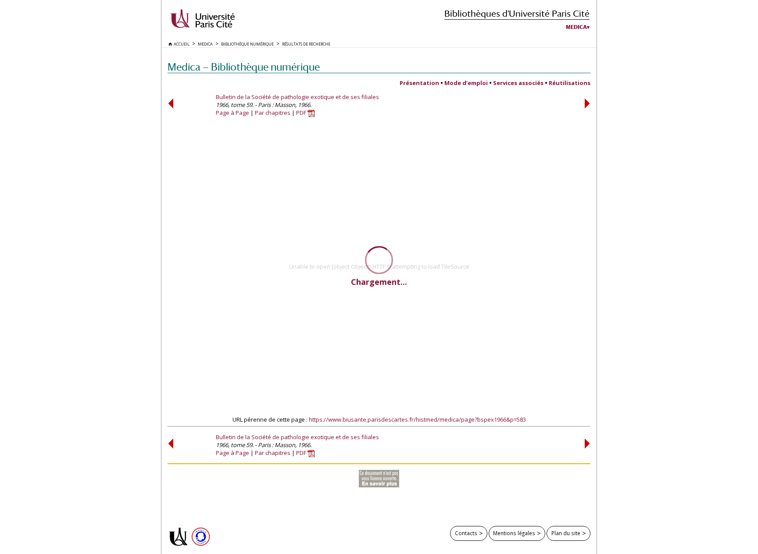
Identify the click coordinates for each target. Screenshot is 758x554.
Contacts (466, 532)
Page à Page (232, 113)
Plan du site (565, 532)
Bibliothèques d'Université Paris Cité (517, 13)
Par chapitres (272, 113)
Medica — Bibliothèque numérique (244, 67)
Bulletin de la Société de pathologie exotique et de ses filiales (297, 97)
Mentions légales (514, 532)
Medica (576, 27)
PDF (301, 113)
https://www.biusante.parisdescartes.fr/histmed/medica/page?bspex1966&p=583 (417, 419)
